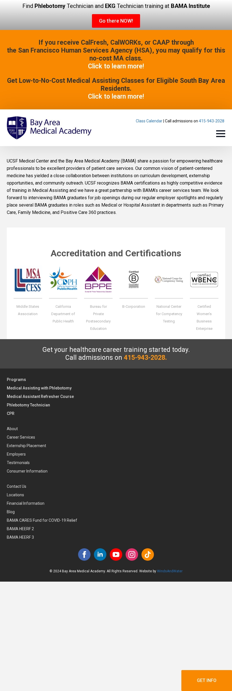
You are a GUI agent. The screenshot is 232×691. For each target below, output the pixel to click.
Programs (16, 379)
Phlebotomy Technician (28, 405)
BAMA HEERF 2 (20, 529)
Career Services (21, 437)
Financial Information (25, 503)
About (12, 428)
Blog (11, 512)
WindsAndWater (169, 571)
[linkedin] (100, 554)
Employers (16, 454)
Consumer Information (27, 471)
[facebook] (84, 554)
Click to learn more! (116, 66)
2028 (219, 121)
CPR (10, 413)
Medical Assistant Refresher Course (40, 396)
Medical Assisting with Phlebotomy (39, 388)
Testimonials (18, 462)
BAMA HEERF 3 (20, 537)
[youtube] (116, 554)
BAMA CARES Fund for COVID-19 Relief (42, 520)
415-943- (207, 121)
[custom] (147, 554)
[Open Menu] (220, 133)
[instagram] (132, 554)
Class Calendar (149, 121)
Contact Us (16, 486)
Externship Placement (26, 445)
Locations (15, 495)
